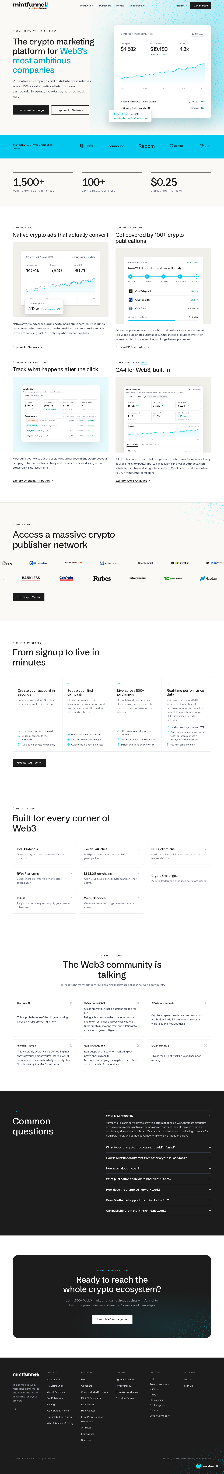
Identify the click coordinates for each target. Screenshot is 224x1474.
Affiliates (86, 1427)
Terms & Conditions (126, 1392)
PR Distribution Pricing (59, 1416)
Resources (136, 5)
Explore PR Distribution (130, 347)
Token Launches (159, 1384)
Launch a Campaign (31, 110)
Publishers (105, 5)
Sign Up (188, 1385)
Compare (86, 1385)
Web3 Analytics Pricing (60, 1423)
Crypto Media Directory (94, 1392)
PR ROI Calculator (91, 1398)
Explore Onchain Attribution (31, 480)
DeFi (152, 1378)
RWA (153, 1394)
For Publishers (55, 1398)
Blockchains (156, 1399)
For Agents (87, 1433)
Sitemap (86, 1440)
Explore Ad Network (70, 110)
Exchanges (156, 1405)
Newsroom (87, 1404)
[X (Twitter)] (15, 1409)
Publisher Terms (124, 1398)
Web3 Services (158, 1415)
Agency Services (125, 1379)
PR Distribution (55, 1385)
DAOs (153, 1410)
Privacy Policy (123, 1385)
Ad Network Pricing (58, 1410)
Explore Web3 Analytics (131, 480)
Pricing (120, 5)
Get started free (27, 762)
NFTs (152, 1389)
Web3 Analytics (56, 1392)
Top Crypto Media (28, 597)
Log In (187, 1379)
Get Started (201, 5)
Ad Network (54, 1379)
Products (85, 5)
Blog (83, 1379)
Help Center (88, 1410)
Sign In (180, 5)
